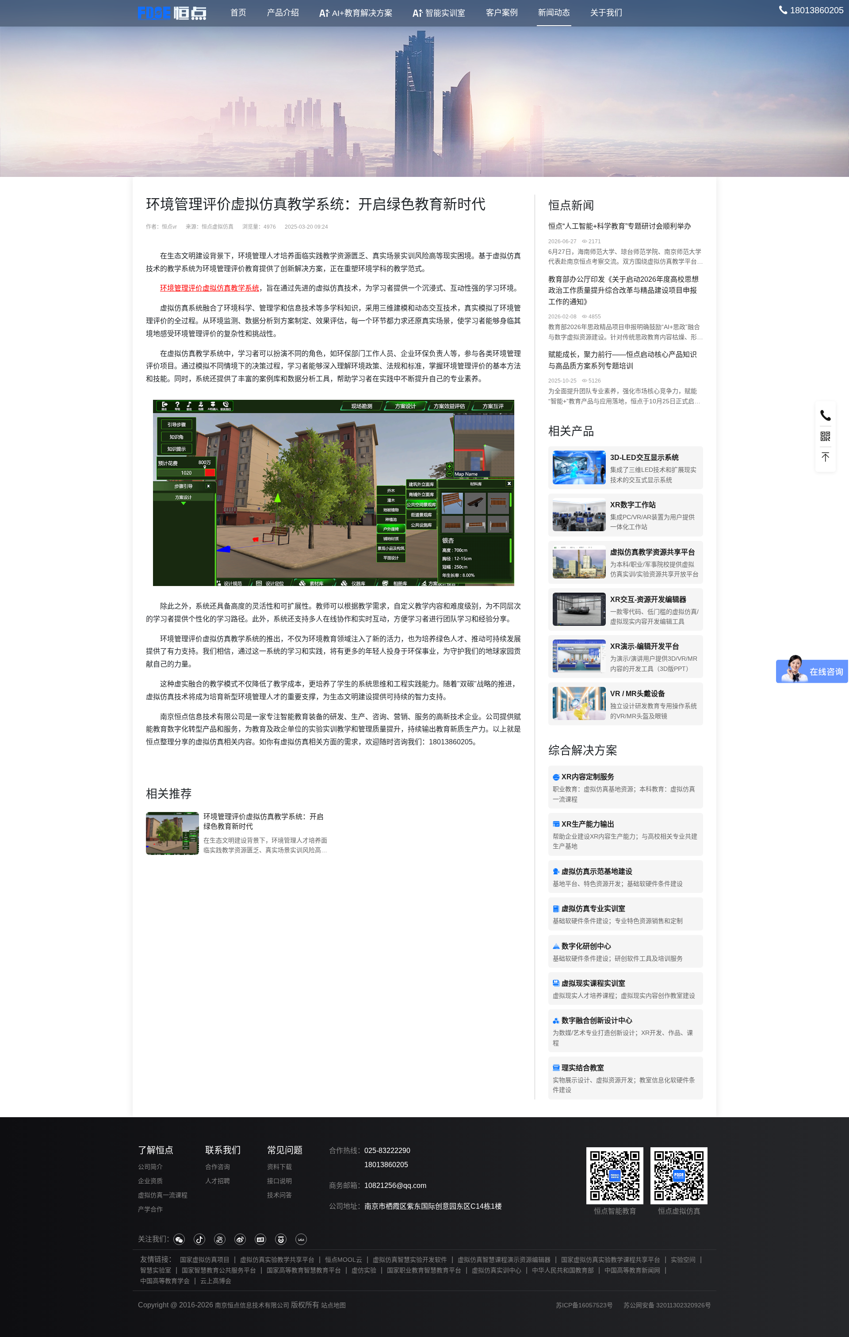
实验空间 (683, 1259)
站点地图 (333, 1305)
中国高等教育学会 (165, 1280)
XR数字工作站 (633, 505)
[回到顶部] (825, 457)
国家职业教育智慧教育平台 (424, 1270)
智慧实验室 (155, 1270)
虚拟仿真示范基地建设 (597, 871)
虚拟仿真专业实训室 (593, 908)
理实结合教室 (583, 1068)
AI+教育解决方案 (362, 13)
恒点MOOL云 (343, 1259)
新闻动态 (554, 12)
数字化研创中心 (586, 946)
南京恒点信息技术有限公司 (252, 1305)
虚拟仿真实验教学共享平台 (277, 1259)
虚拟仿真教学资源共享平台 (652, 552)
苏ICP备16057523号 (584, 1305)
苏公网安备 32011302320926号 (667, 1305)
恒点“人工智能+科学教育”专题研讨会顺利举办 (619, 226)
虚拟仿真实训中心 (496, 1270)
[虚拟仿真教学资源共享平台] (579, 562)
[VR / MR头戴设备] (579, 704)
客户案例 (502, 12)
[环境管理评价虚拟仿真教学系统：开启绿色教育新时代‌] (172, 833)
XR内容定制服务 (588, 777)
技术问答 (279, 1195)
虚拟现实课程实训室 (593, 983)
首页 (238, 12)
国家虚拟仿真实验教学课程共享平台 (610, 1259)
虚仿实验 (364, 1270)
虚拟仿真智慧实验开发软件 (410, 1259)
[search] (811, 10)
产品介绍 (283, 12)
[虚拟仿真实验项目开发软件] (579, 610)
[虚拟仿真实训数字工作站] (579, 515)
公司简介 (150, 1166)
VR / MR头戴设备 (637, 693)
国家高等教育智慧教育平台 (304, 1270)
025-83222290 (387, 1150)
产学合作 (150, 1209)
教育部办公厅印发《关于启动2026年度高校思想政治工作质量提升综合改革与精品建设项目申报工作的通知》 (623, 291)
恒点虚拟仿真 (217, 227)
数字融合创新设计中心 (597, 1020)
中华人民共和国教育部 (563, 1270)
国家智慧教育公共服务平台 (219, 1270)
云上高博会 (215, 1280)
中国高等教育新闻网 (632, 1270)
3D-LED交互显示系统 (644, 457)
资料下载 (279, 1166)
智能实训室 (445, 13)
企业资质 (150, 1180)
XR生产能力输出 (588, 824)
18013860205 (386, 1164)
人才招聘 (217, 1180)
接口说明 (279, 1180)
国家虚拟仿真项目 (204, 1259)
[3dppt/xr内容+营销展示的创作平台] (579, 657)
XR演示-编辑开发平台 (644, 646)
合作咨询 (217, 1166)
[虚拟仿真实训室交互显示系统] (579, 468)
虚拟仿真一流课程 (162, 1195)
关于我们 (606, 12)
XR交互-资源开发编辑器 (648, 599)
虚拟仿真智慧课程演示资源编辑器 (504, 1259)
